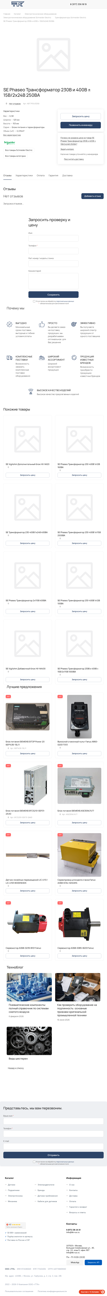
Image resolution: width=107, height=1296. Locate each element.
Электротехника (15, 1196)
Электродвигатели (46, 1185)
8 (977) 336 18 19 (78, 4)
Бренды (41, 1190)
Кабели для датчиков (47, 1201)
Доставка (67, 175)
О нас (72, 1185)
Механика (12, 1201)
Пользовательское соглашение (19, 1291)
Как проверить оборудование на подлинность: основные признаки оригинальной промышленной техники (77, 1010)
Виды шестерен (18, 1058)
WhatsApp (75, 1262)
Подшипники (14, 1190)
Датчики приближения (48, 1196)
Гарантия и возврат (78, 1207)
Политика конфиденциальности (52, 1291)
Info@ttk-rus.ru (73, 1232)
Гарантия (53, 175)
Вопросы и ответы (77, 1212)
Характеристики (24, 175)
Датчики (11, 1185)
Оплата (41, 175)
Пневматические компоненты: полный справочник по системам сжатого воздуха (29, 1008)
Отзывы (7, 175)
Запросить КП (93, 1262)
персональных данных (65, 301)
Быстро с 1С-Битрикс (90, 1292)
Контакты (73, 1190)
